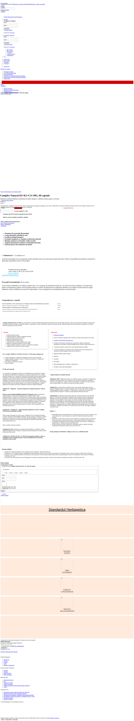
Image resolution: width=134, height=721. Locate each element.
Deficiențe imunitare (59, 335)
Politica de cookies (8, 684)
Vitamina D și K (8, 91)
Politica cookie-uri (54, 718)
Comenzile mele (11, 54)
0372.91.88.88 (13, 273)
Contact (6, 661)
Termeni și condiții (8, 682)
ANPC (5, 687)
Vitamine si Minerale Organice (11, 90)
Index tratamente (8, 674)
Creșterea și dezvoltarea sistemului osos (63, 340)
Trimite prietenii (4, 495)
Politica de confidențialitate (17, 646)
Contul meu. (7, 59)
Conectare (6, 62)
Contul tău (3, 86)
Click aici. (12, 32)
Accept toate (8, 719)
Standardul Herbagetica (67, 510)
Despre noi (6, 659)
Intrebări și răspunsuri (9, 665)
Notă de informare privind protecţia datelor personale (17, 685)
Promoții (6, 672)
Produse (6, 670)
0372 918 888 (4, 3)
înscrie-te (18, 1)
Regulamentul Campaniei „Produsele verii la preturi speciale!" (19, 695)
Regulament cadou (8, 698)
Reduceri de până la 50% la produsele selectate (15, 693)
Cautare (2, 5)
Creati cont (6, 66)
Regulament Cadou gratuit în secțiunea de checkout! (16, 692)
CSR (5, 664)
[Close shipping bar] (1, 83)
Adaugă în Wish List (68, 208)
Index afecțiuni (7, 673)
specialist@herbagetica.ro (10, 275)
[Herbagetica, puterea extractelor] (28, 4)
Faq (5, 681)
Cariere (5, 662)
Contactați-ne (10, 55)
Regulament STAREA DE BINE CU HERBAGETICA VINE (19, 696)
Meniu (2, 84)
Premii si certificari (8, 699)
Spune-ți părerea (9, 200)
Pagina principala (8, 88)
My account (10, 49)
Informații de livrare (8, 680)
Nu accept (15, 719)
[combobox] (8, 8)
